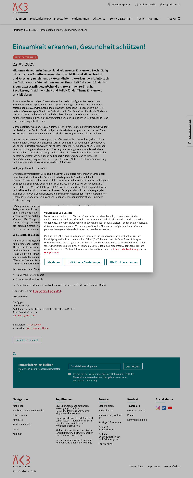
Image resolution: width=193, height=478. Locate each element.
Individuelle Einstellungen (84, 262)
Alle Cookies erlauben (123, 262)
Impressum (52, 252)
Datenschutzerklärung (126, 249)
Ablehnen (53, 262)
